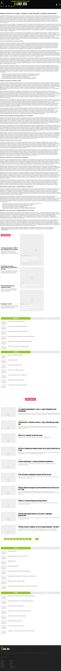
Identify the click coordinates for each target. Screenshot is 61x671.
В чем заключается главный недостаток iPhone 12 (17, 384)
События (2, 667)
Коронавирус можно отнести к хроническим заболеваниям (19, 610)
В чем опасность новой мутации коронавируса (17, 615)
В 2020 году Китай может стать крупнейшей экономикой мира (20, 341)
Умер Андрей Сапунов (12, 551)
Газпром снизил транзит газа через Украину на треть (18, 331)
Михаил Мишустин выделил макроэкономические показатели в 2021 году (9, 267)
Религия (2, 666)
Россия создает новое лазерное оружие (15, 625)
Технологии (12, 660)
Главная (2, 660)
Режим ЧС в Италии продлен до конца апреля (32, 501)
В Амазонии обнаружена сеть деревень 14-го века (18, 556)
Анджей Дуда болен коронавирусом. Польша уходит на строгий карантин (22, 576)
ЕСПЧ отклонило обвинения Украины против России (34, 474)
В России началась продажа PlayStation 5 (16, 369)
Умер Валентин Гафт (12, 561)
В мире (2, 663)
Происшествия (12, 666)
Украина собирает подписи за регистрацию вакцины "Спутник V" (39, 527)
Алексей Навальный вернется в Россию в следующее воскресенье (21, 600)
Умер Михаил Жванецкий (13, 566)
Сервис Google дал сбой (12, 359)
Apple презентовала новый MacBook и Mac (16, 379)
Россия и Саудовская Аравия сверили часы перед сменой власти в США (30, 307)
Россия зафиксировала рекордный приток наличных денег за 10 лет (21, 336)
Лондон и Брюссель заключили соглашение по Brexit (18, 346)
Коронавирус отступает (6, 303)
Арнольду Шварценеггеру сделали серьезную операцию (19, 571)
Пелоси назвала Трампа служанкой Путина (16, 605)
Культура (11, 663)
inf (20, 3)
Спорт (11, 662)
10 (29, 538)
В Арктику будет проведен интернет (15, 364)
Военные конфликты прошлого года (15, 620)
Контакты (11, 667)
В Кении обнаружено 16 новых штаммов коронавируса (35, 461)
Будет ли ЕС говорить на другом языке (30, 435)
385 (37, 538)
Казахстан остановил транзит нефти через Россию (18, 326)
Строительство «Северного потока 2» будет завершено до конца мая (30, 259)
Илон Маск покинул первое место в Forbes (16, 321)
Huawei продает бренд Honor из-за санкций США (17, 374)
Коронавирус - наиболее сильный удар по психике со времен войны (21, 630)
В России (2, 662)
